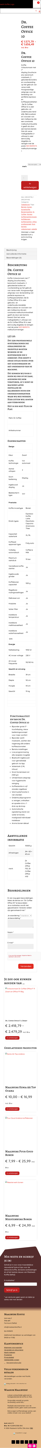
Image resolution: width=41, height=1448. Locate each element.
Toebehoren (25, 205)
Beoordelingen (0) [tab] (14, 258)
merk (24, 166)
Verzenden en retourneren (13, 1350)
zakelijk (34, 229)
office (34, 222)
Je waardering (14, 915)
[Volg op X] (17, 1442)
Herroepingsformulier (13, 1363)
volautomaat (26, 229)
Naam (11, 932)
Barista (23, 207)
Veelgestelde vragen (11, 1360)
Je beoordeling (14, 918)
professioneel (26, 224)
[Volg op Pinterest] (31, 1442)
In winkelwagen (30, 185)
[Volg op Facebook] (13, 1442)
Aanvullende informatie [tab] (16, 254)
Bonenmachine (26, 212)
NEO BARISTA (31, 146)
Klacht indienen (9, 1352)
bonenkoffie (25, 209)
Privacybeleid (9, 1357)
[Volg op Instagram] (22, 1442)
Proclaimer (8, 1355)
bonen (29, 207)
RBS (31, 1428)
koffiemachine (26, 222)
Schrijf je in (11, 1290)
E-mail (11, 943)
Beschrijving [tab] (11, 250)
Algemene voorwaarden (13, 1348)
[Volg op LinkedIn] (26, 1442)
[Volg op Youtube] (35, 1442)
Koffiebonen (25, 219)
